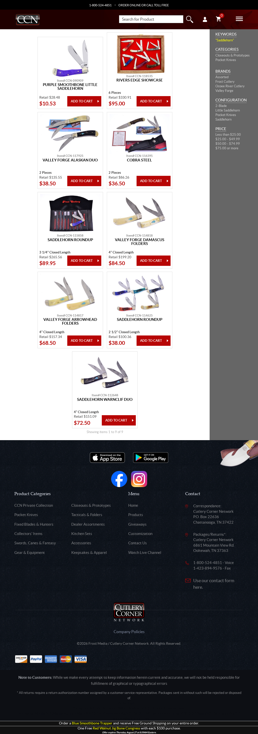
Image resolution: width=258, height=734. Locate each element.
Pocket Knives (225, 60)
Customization (140, 533)
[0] (218, 19)
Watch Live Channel (144, 552)
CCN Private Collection (33, 505)
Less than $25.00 (228, 134)
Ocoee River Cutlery (230, 86)
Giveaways (137, 524)
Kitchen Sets (81, 533)
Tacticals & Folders (86, 515)
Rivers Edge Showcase (139, 80)
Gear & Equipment (29, 552)
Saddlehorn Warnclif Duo (105, 400)
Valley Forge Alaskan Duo (70, 160)
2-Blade (221, 106)
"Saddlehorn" (224, 40)
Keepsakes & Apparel (89, 552)
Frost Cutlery (225, 81)
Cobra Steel (139, 160)
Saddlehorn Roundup (70, 240)
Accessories (81, 543)
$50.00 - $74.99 (227, 144)
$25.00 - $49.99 (227, 139)
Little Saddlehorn (227, 110)
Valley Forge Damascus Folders (139, 242)
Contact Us (137, 543)
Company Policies (129, 631)
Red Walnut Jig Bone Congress (116, 728)
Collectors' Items (28, 533)
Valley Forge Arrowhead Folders (70, 321)
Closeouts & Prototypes (232, 55)
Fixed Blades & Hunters (33, 524)
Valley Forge (224, 91)
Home (133, 505)
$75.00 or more (226, 148)
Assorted (222, 77)
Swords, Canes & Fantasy (35, 543)
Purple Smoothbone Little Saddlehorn (70, 87)
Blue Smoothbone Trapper (92, 723)
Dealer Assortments (88, 524)
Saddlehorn (223, 119)
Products (135, 515)
